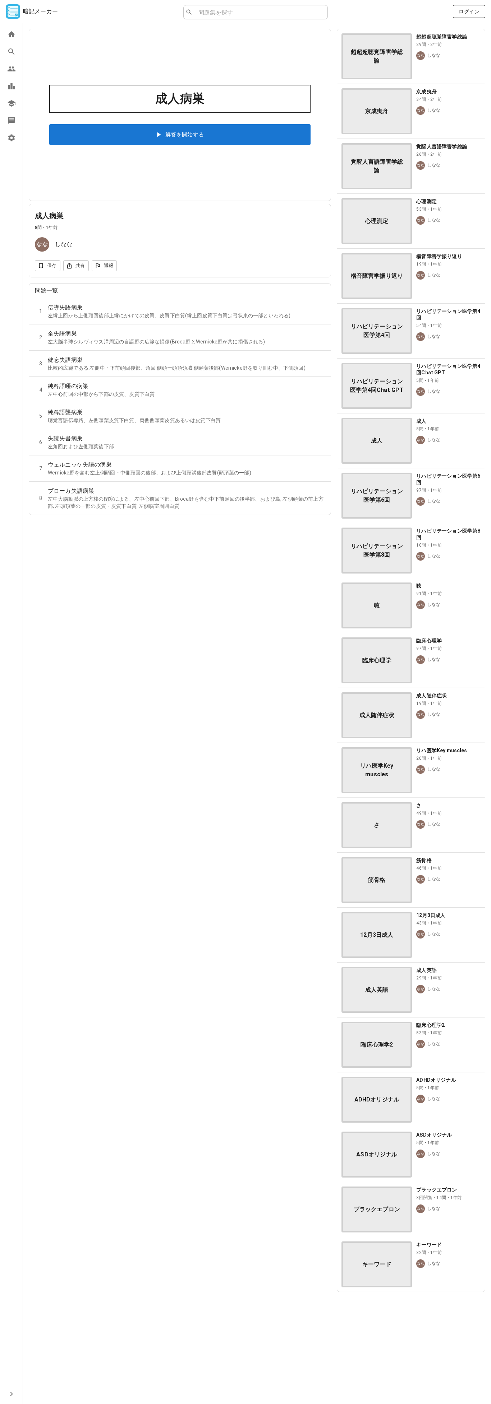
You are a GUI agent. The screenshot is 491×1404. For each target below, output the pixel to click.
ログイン (469, 11)
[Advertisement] (411, 1348)
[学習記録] (11, 86)
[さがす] (11, 51)
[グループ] (11, 69)
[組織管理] (11, 103)
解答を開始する (184, 134)
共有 (80, 265)
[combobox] (260, 12)
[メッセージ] (11, 120)
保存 (52, 265)
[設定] (11, 137)
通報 (109, 265)
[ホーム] (11, 34)
